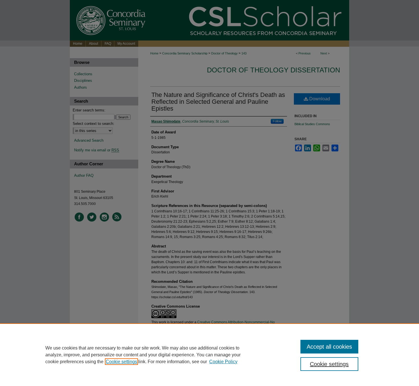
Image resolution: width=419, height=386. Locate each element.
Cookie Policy (223, 361)
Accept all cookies (329, 347)
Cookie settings (121, 361)
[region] (209, 354)
